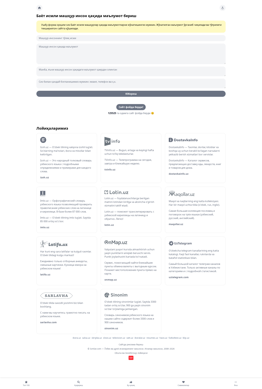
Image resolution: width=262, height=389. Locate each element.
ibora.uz (77, 337)
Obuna (118, 352)
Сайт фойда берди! (131, 107)
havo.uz (163, 337)
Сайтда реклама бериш (131, 344)
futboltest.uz (175, 337)
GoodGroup (131, 352)
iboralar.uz (139, 337)
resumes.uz (152, 337)
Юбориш (131, 93)
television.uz (119, 337)
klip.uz (186, 337)
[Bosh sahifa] (39, 8)
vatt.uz (129, 337)
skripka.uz (97, 337)
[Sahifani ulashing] (223, 8)
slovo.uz (107, 337)
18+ (131, 357)
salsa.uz (86, 337)
